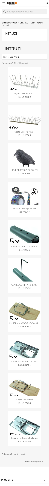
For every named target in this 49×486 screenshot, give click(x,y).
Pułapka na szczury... (24, 399)
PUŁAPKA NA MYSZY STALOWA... (24, 361)
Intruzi (11, 33)
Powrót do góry (34, 461)
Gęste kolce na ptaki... (24, 93)
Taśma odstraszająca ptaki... (24, 208)
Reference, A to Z (24, 56)
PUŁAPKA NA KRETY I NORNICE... (24, 246)
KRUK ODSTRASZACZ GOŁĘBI (25, 170)
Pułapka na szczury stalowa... (24, 438)
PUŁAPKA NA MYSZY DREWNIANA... (24, 323)
